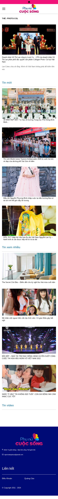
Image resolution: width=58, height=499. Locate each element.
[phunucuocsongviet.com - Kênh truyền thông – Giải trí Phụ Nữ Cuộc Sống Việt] (29, 8)
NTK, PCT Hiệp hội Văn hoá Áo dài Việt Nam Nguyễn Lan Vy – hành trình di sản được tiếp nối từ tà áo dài (28, 238)
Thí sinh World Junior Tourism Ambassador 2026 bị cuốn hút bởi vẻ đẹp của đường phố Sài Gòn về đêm (28, 160)
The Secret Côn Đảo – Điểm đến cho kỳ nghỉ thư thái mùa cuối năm (28, 282)
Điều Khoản (7, 478)
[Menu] (4, 8)
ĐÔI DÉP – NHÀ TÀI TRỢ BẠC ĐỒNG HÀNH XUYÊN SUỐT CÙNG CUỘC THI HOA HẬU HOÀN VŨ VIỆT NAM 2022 (28, 357)
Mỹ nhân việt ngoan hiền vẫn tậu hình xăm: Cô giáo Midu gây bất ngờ (27, 319)
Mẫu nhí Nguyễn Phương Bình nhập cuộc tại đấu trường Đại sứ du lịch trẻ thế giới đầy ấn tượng (28, 199)
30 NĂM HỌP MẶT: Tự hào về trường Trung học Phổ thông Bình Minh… (28, 121)
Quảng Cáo (29, 478)
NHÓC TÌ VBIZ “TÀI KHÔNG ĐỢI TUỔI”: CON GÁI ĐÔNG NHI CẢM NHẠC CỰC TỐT (29, 395)
